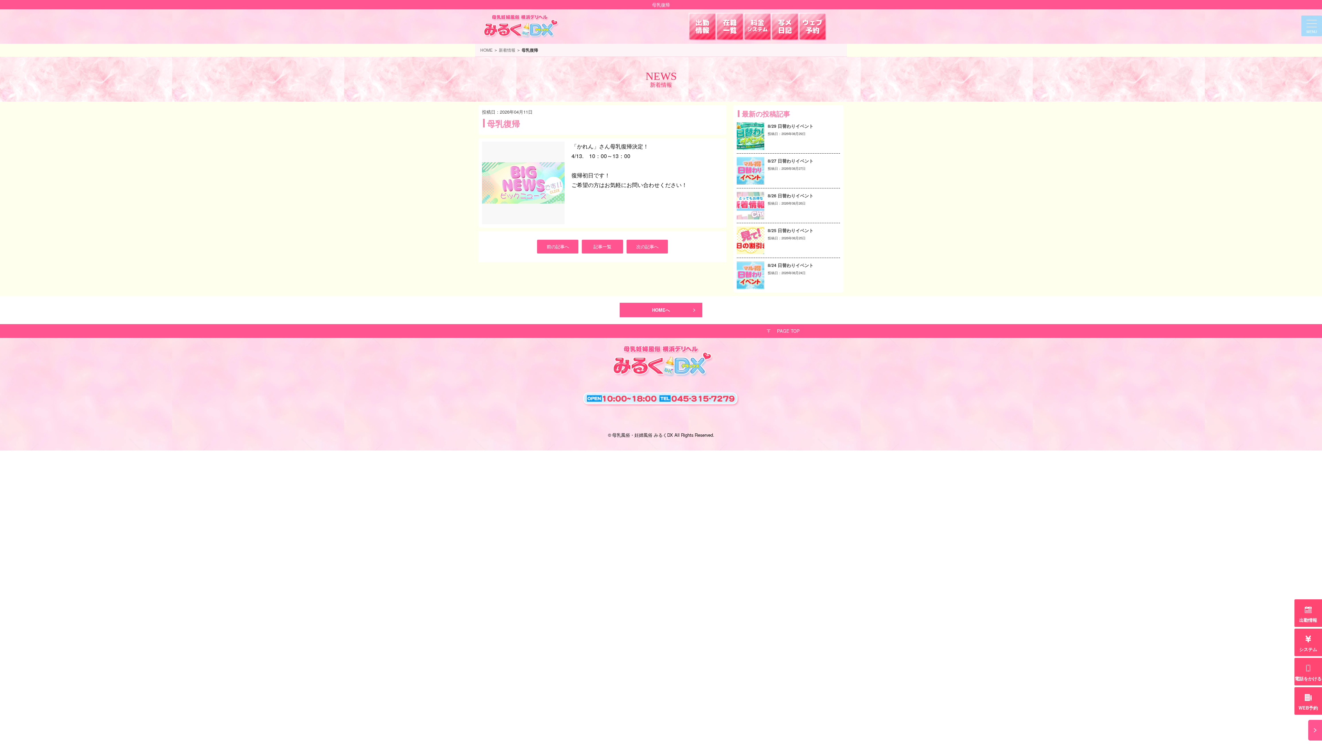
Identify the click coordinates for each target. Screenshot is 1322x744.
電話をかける (1308, 678)
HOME (486, 50)
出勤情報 (1308, 620)
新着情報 (507, 50)
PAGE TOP (788, 331)
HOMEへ (661, 310)
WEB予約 (1308, 708)
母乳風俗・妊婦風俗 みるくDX (642, 435)
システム (1308, 649)
